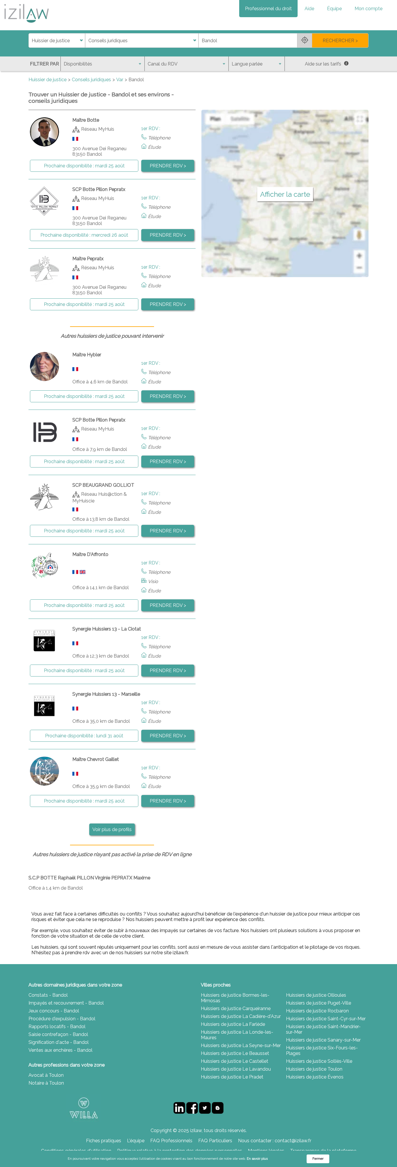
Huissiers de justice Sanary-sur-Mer (323, 1040)
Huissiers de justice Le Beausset (235, 1053)
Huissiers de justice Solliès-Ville (319, 1061)
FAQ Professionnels (171, 1140)
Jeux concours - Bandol (53, 1011)
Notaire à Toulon (46, 1083)
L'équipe (135, 1140)
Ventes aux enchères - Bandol (60, 1050)
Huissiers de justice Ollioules (316, 995)
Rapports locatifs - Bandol (56, 1026)
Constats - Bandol (48, 995)
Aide (309, 8)
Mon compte (368, 8)
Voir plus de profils (112, 829)
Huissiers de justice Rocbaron (317, 1011)
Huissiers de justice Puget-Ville (318, 1003)
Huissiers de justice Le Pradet (232, 1077)
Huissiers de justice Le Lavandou (236, 1069)
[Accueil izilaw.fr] (26, 24)
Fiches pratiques (103, 1140)
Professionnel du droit (268, 8)
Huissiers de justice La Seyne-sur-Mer (241, 1045)
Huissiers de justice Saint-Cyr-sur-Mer (326, 1018)
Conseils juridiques (91, 79)
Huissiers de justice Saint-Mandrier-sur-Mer (323, 1029)
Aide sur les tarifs (323, 64)
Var (119, 79)
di (30, 40)
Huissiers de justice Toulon (314, 1069)
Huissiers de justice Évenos (315, 1077)
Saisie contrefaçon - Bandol (58, 1034)
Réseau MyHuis (97, 129)
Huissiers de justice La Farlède (233, 1024)
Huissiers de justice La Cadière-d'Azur (241, 1016)
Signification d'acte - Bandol (58, 1042)
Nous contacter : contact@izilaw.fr (274, 1140)
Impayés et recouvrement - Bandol (66, 1003)
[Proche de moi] (304, 40)
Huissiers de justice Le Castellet (234, 1061)
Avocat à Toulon (46, 1075)
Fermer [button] (317, 1159)
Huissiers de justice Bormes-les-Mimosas (235, 997)
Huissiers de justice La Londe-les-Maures (237, 1034)
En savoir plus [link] (257, 1159)
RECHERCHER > (340, 40)
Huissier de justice (47, 79)
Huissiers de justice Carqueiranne (236, 1008)
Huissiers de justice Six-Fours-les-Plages (322, 1050)
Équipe (334, 8)
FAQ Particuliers (215, 1140)
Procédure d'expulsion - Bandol (61, 1018)
